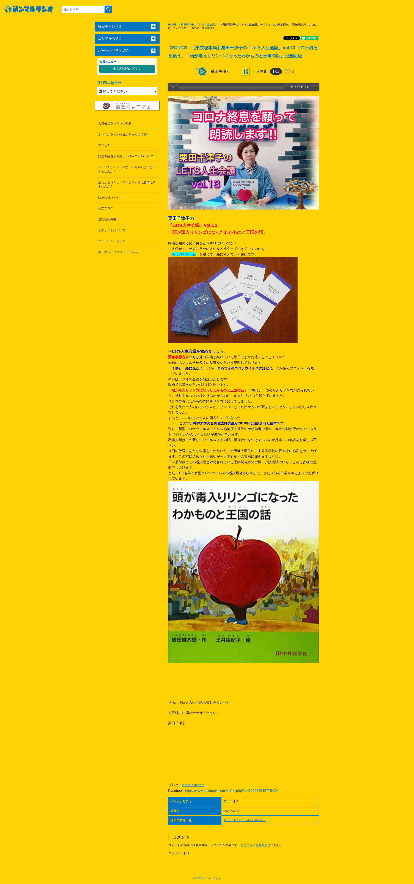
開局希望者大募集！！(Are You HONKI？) (126, 156)
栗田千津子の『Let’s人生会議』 (199, 24)
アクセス (104, 145)
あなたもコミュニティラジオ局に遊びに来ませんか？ (126, 184)
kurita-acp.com (193, 785)
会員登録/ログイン (127, 69)
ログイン (247, 845)
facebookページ (109, 197)
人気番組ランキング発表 (114, 123)
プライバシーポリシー (113, 241)
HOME (172, 24)
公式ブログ (105, 208)
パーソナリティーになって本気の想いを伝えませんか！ (126, 169)
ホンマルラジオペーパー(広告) (119, 252)
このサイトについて (111, 230)
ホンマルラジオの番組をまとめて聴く (123, 134)
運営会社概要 (107, 219)
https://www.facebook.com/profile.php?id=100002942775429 (231, 791)
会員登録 (262, 845)
